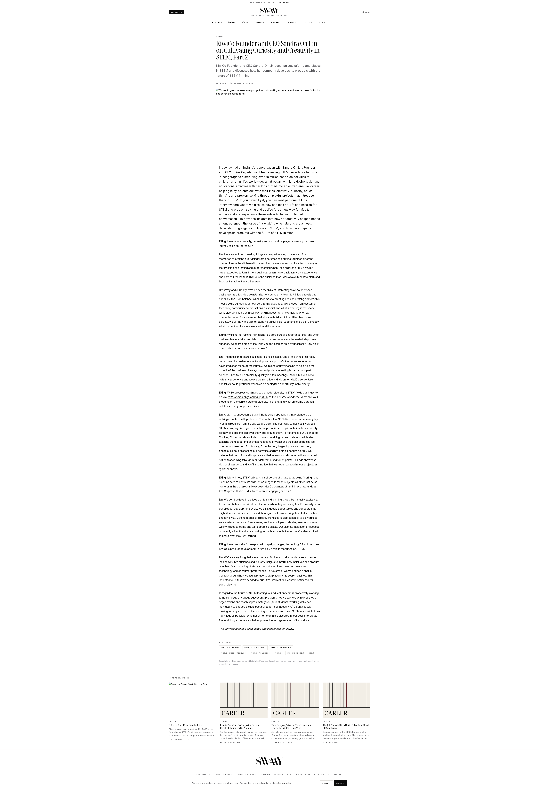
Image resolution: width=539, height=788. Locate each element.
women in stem (295, 653)
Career (245, 22)
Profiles (275, 22)
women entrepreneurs (233, 653)
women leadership (280, 647)
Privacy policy (284, 783)
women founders (260, 653)
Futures (322, 22)
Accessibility (321, 774)
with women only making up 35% (248, 397)
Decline (326, 783)
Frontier (307, 22)
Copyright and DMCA (271, 774)
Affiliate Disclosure (298, 774)
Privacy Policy (224, 774)
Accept (340, 783)
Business (217, 22)
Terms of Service (246, 774)
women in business (255, 647)
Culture (259, 22)
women (278, 653)
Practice (291, 22)
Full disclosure (231, 664)
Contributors (204, 774)
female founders (230, 647)
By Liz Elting (222, 83)
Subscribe (176, 12)
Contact (338, 774)
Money (231, 22)
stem (311, 653)
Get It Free (284, 2)
